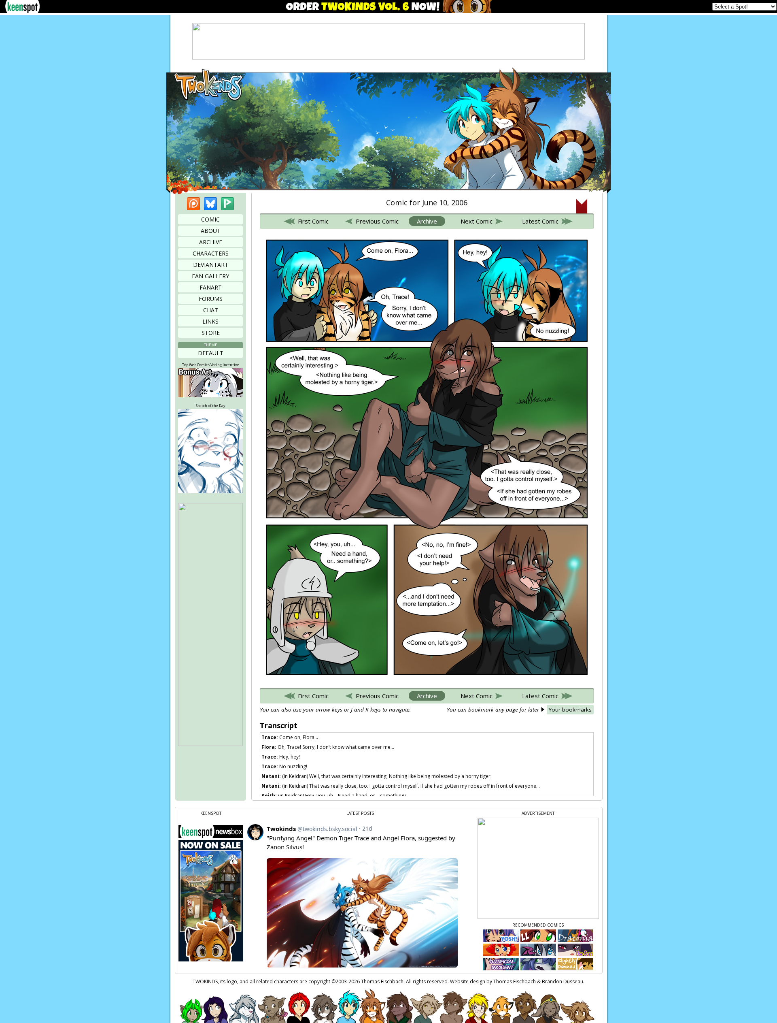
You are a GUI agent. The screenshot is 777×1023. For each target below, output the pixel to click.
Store (211, 333)
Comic (210, 219)
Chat (210, 310)
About (211, 230)
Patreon (193, 203)
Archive (210, 242)
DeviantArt (210, 265)
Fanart (211, 287)
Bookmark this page (581, 206)
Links (210, 321)
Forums (211, 299)
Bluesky (210, 203)
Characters (211, 253)
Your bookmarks (570, 709)
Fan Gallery (210, 276)
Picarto (227, 203)
